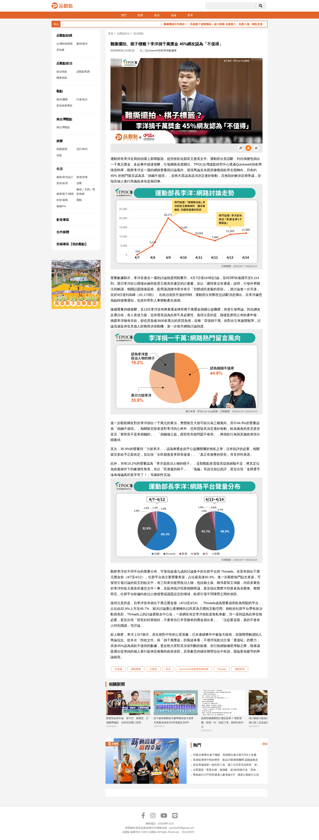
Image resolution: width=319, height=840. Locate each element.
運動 (79, 200)
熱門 (123, 15)
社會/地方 (82, 99)
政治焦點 (61, 71)
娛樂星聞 (61, 149)
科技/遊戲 (62, 200)
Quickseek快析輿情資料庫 (194, 669)
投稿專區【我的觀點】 (72, 244)
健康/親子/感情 (65, 193)
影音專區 (62, 219)
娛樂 (59, 141)
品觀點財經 (64, 35)
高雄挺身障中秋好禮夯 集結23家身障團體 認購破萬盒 (225, 760)
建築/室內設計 (64, 177)
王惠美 (153, 669)
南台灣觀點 (64, 119)
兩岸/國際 (62, 99)
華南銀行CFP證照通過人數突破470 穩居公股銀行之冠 (226, 774)
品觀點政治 (64, 63)
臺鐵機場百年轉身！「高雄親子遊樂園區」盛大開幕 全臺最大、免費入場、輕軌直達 (194, 24)
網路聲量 (136, 669)
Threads (221, 669)
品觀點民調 (83, 71)
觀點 (59, 91)
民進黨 (118, 669)
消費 (79, 183)
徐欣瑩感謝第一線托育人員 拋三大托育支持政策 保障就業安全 (226, 765)
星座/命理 (62, 183)
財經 (140, 15)
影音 (190, 15)
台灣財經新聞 (64, 43)
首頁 (110, 33)
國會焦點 (61, 77)
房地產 (60, 49)
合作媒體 (62, 232)
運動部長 (240, 669)
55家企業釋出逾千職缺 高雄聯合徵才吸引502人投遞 (224, 755)
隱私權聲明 (188, 832)
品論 (173, 15)
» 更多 (264, 743)
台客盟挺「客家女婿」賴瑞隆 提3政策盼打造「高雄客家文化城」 (226, 770)
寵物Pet (61, 206)
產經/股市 (82, 43)
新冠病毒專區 (64, 105)
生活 (59, 169)
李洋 (168, 669)
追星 (59, 155)
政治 (157, 15)
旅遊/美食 (82, 177)
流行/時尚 (82, 149)
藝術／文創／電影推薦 (85, 191)
